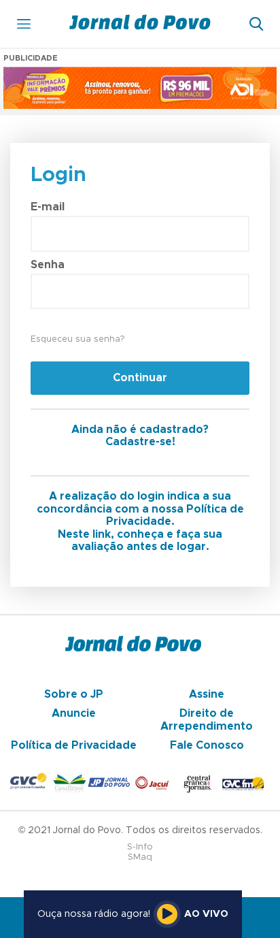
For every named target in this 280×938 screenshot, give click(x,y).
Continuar (140, 377)
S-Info (140, 847)
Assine (206, 694)
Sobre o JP (73, 694)
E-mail (48, 206)
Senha (48, 264)
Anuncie (74, 713)
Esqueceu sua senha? (77, 339)
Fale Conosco (207, 745)
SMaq (140, 857)
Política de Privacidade (74, 745)
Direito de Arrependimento (206, 719)
